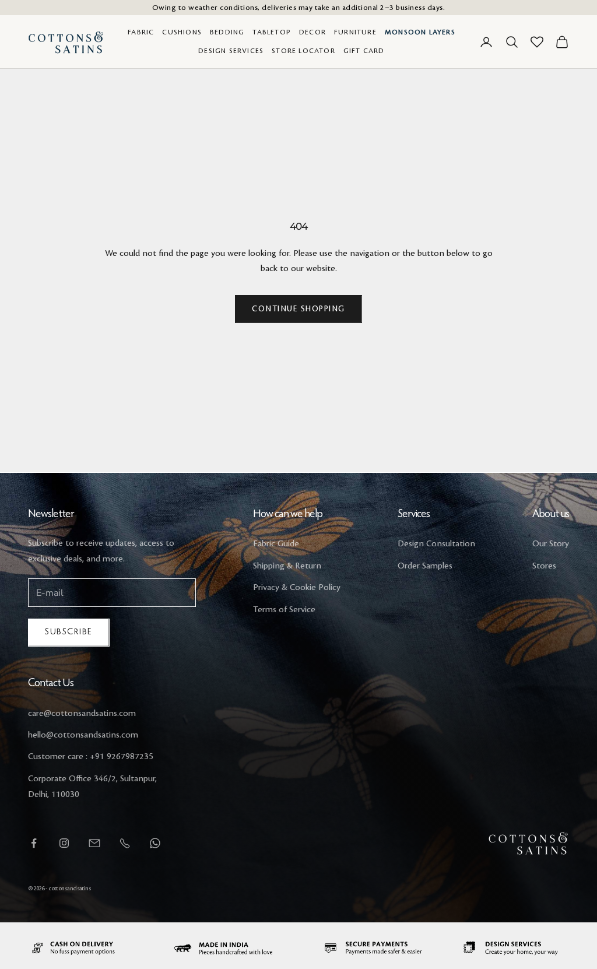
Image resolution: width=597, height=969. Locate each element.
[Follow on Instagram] (64, 843)
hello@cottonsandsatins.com (83, 735)
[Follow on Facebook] (34, 843)
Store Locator (303, 51)
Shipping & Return (287, 566)
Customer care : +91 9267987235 (90, 756)
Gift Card (364, 51)
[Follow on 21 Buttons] (94, 843)
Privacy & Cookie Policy (296, 587)
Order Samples (425, 566)
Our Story (550, 544)
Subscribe (69, 632)
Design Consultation (436, 544)
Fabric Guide (276, 544)
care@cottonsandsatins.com (82, 713)
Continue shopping (298, 308)
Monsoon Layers (420, 32)
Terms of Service (284, 610)
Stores (544, 566)
